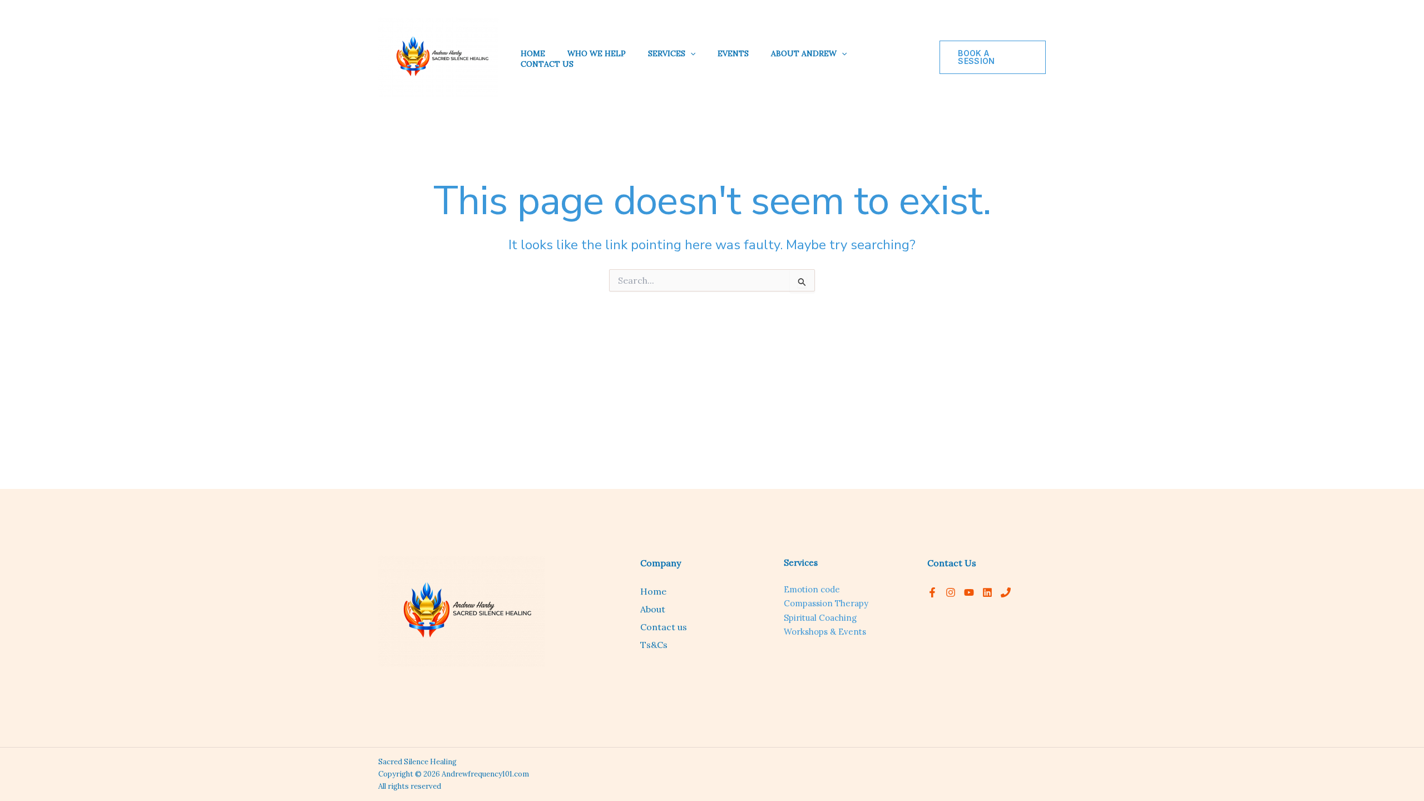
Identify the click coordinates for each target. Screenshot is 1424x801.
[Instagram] (951, 592)
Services (666, 53)
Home (533, 53)
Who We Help (596, 53)
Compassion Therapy (826, 603)
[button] (690, 53)
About (652, 609)
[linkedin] (987, 592)
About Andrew (804, 53)
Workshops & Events (825, 631)
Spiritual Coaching (820, 617)
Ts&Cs (654, 644)
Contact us (547, 64)
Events (733, 53)
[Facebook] (932, 592)
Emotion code (812, 589)
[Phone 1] (1006, 592)
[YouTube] (969, 592)
